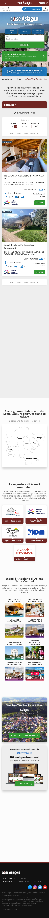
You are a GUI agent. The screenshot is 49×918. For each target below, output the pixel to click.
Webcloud (10, 905)
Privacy (17, 905)
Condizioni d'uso (26, 905)
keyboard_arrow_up (12, 126)
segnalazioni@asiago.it (34, 900)
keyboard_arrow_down (15, 126)
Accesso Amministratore (10, 909)
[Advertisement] (24, 313)
